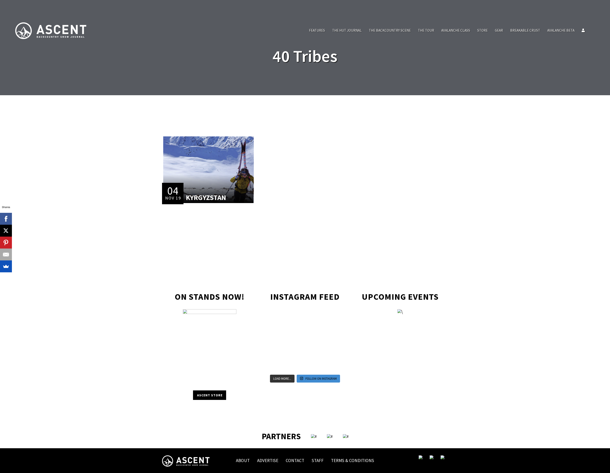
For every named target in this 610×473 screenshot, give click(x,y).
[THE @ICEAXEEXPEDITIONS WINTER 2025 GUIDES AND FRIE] (275, 341)
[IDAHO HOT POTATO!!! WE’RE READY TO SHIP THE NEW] (335, 329)
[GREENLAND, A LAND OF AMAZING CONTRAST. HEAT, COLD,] (315, 354)
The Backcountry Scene (390, 30)
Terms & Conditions (352, 460)
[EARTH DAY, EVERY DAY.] (295, 317)
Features (317, 30)
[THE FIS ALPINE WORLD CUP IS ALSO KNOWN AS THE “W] (315, 329)
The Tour (426, 30)
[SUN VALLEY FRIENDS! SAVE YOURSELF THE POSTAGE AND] (275, 317)
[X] (6, 231)
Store (482, 30)
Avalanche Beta (560, 30)
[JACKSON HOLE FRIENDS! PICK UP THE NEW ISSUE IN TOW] (315, 366)
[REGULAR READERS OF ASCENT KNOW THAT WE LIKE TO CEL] (275, 354)
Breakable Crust (525, 30)
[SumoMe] (6, 266)
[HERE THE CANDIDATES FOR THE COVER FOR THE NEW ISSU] (275, 329)
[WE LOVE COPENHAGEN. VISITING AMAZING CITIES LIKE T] (335, 354)
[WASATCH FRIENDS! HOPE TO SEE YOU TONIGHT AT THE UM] (335, 341)
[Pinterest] (6, 243)
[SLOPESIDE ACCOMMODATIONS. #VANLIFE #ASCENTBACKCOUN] (335, 366)
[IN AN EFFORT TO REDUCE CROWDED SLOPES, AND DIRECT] (275, 366)
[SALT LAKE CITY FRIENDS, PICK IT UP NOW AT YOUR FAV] (295, 366)
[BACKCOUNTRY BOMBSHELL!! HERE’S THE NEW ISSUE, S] (315, 317)
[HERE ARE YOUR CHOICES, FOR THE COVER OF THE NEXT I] (295, 341)
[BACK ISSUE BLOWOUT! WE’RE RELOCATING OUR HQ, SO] (295, 329)
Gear (499, 30)
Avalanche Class (455, 30)
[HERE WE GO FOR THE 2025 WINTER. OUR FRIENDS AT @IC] (315, 341)
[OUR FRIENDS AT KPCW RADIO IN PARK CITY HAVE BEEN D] (295, 354)
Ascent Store (210, 395)
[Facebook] (6, 219)
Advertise (267, 460)
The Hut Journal (347, 30)
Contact (295, 460)
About (243, 460)
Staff (318, 460)
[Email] (6, 254)
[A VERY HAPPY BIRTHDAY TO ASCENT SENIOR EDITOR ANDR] (335, 317)
